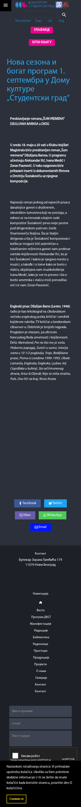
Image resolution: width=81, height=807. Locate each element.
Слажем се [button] (16, 799)
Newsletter (23, 21)
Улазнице (42, 30)
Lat (50, 21)
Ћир (38, 21)
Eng (61, 21)
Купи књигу (42, 42)
